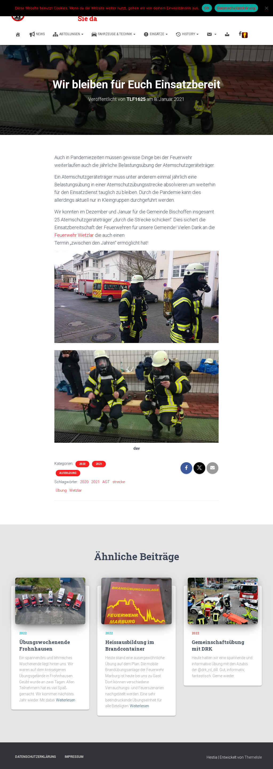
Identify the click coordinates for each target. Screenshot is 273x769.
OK (207, 8)
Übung (61, 490)
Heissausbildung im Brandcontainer (129, 645)
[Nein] (266, 8)
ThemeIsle (253, 757)
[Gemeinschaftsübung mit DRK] (223, 600)
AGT (106, 482)
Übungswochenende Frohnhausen (44, 645)
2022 (23, 633)
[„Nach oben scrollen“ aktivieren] (262, 758)
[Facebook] (243, 34)
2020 (82, 463)
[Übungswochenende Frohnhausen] (50, 600)
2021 (99, 463)
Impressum (74, 757)
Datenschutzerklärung (35, 757)
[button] (82, 34)
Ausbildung (68, 473)
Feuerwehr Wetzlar (74, 235)
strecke (119, 482)
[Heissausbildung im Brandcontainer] (136, 600)
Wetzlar (75, 490)
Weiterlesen (65, 700)
